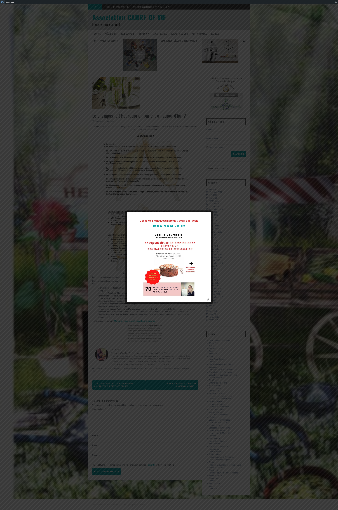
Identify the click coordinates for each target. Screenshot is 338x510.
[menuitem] (2, 2)
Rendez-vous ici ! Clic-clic (169, 225)
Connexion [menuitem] (10, 2)
